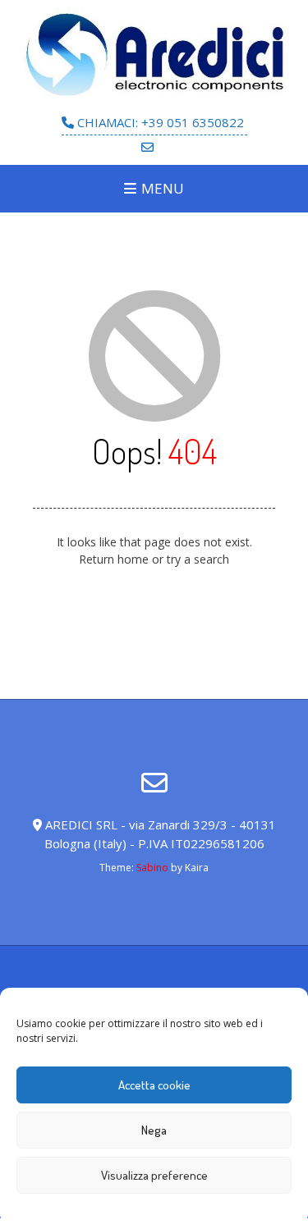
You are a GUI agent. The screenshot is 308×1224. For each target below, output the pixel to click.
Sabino (152, 868)
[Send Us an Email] (147, 147)
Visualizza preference (154, 1175)
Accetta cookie (154, 1085)
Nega (154, 1130)
